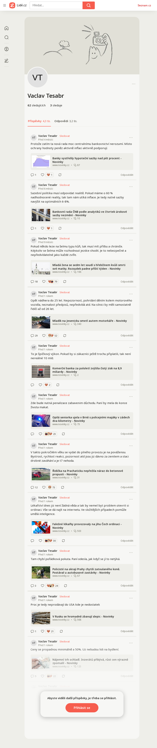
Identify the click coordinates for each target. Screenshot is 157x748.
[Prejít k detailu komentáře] (32, 175)
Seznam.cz (144, 5)
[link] (82, 155)
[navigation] (5, 5)
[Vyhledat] (89, 5)
